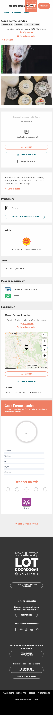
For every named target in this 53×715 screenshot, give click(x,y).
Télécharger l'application (27, 654)
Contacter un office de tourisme (26, 585)
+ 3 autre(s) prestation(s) (26, 137)
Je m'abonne (26, 615)
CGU (36, 699)
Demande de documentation (26, 670)
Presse (32, 693)
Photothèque (44, 693)
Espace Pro (21, 693)
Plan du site (8, 693)
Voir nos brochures (26, 676)
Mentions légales (23, 699)
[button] (15, 6)
